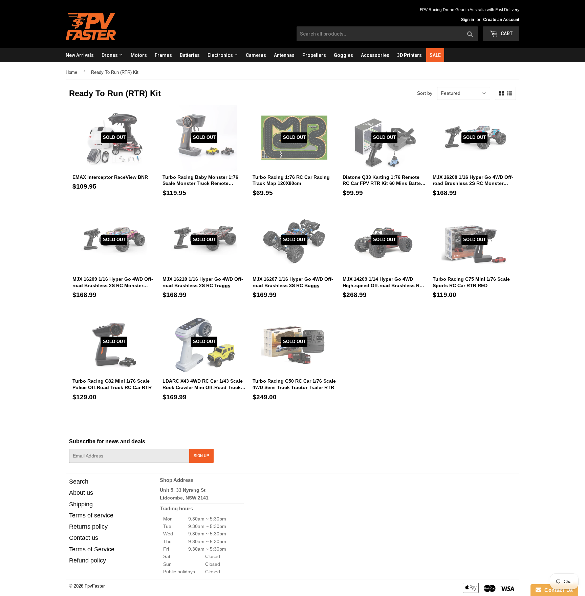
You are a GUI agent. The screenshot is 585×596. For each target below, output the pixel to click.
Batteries (190, 55)
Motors (139, 55)
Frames (163, 55)
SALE (435, 55)
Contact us (83, 537)
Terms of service (91, 515)
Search (78, 481)
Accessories (375, 55)
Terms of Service (91, 549)
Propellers (314, 55)
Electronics (221, 55)
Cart (506, 33)
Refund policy (87, 560)
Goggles (343, 55)
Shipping (81, 504)
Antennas (284, 55)
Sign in (467, 19)
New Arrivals (80, 55)
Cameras (256, 55)
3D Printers (409, 55)
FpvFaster (95, 586)
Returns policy (88, 526)
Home (71, 72)
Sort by (424, 93)
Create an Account (501, 19)
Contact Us (557, 590)
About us (81, 492)
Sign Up (201, 455)
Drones (110, 55)
